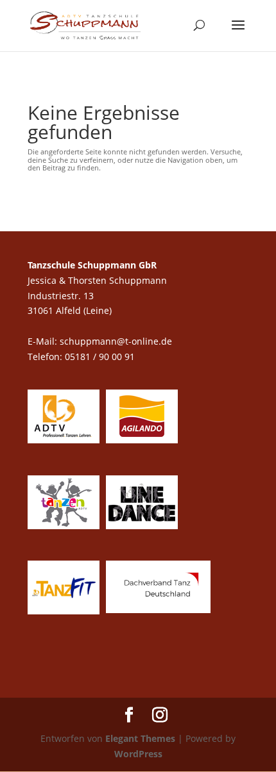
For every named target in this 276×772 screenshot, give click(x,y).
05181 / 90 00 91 (101, 356)
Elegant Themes (140, 738)
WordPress (138, 754)
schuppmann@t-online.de (116, 341)
